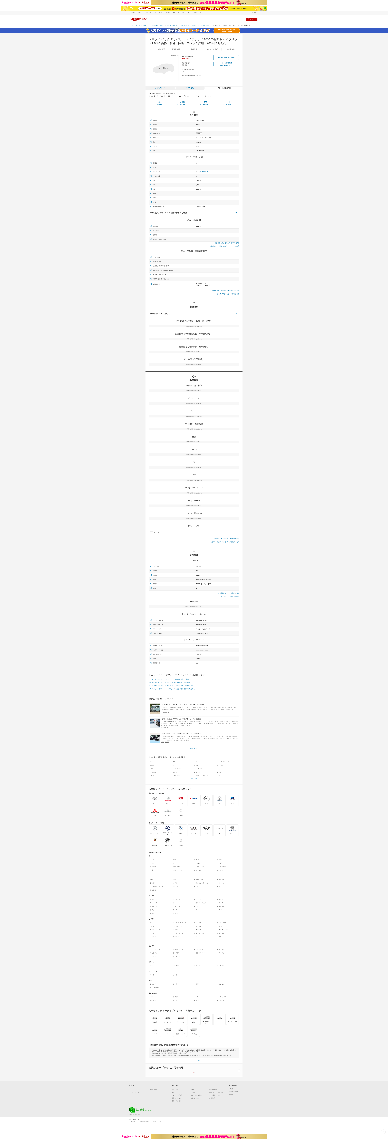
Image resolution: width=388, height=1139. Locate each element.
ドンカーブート (224, 997)
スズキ (221, 863)
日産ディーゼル (201, 866)
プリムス (221, 906)
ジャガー (198, 922)
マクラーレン (200, 933)
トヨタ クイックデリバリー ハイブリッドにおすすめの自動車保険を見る (172, 689)
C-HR (175, 765)
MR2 (220, 772)
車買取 (176, 49)
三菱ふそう (153, 870)
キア (197, 984)
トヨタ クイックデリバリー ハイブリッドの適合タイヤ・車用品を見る (171, 685)
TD (197, 997)
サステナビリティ (157, 1121)
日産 (174, 859)
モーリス (153, 937)
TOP (130, 1089)
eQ (197, 765)
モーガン (153, 933)
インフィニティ (178, 913)
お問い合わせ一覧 (145, 1121)
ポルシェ (221, 883)
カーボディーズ (224, 929)
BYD (151, 997)
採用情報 (231, 1094)
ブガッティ (222, 965)
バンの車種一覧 (204, 172)
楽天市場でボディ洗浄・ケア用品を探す (226, 538)
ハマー (152, 913)
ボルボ (175, 975)
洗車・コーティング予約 (216, 1092)
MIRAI (175, 772)
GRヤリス (199, 769)
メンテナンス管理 (177, 1095)
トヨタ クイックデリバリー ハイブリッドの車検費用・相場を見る (170, 682)
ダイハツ (153, 866)
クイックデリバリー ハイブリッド (189, 25)
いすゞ (175, 863)
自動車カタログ (195, 1098)
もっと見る (193, 748)
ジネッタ (176, 929)
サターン (198, 899)
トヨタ (152, 859)
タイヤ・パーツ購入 (196, 1095)
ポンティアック (201, 903)
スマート (221, 879)
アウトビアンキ (178, 949)
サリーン (198, 906)
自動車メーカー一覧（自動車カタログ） (154, 25)
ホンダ (198, 859)
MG (197, 937)
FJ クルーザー (223, 765)
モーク (152, 940)
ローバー (221, 926)
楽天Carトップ (136, 25)
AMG (151, 879)
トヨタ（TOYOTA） (172, 25)
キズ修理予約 (194, 1092)
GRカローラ (177, 769)
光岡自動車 (176, 866)
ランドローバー (178, 926)
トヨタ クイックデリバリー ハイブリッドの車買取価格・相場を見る (170, 679)
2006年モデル (205, 25)
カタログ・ (157, 49)
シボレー (221, 899)
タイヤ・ (212, 49)
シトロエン (153, 965)
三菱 (220, 859)
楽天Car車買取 (213, 1089)
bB (174, 761)
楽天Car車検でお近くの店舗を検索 (228, 294)
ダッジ (198, 910)
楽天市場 (254, 13)
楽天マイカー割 (176, 1101)
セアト (175, 1000)
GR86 (152, 769)
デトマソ (221, 953)
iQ (219, 769)
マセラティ (153, 953)
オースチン (222, 933)
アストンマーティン (179, 922)
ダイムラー (222, 922)
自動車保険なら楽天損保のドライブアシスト (225, 291)
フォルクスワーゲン (202, 883)
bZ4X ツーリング (224, 761)
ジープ (175, 910)
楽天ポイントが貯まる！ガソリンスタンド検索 (224, 246)
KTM (197, 1000)
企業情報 (231, 1089)
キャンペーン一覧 (134, 1092)
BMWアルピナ (200, 879)
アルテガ (153, 890)
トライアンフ (177, 937)
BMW (174, 879)
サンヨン (221, 984)
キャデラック (154, 899)
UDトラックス (177, 870)
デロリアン (176, 906)
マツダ (152, 863)
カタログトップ (160, 88)
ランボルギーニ (201, 953)
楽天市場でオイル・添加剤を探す (228, 593)
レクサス (198, 870)
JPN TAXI (153, 772)
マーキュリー (223, 903)
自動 (231, 49)
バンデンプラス (178, 933)
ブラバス (198, 886)
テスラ (152, 910)
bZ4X (197, 761)
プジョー (176, 965)
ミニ (220, 886)
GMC (220, 910)
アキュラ (221, 870)
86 (151, 761)
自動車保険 (212, 1098)
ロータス (198, 926)
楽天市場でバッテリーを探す (230, 596)
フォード (176, 903)
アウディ (153, 883)
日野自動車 (222, 866)
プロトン (176, 997)
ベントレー (153, 926)
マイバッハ (176, 886)
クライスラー (177, 899)
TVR (151, 922)
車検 (194, 49)
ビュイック (153, 903)
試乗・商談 (175, 1089)
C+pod (152, 765)
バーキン (153, 1000)
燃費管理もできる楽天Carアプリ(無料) (227, 243)
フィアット (199, 949)
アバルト (153, 956)
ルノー (198, 965)
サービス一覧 (133, 1121)
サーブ (152, 975)
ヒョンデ (153, 984)
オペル (175, 883)
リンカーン (153, 906)
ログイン (253, 19)
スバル (198, 863)
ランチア (176, 953)
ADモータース (154, 987)
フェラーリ (222, 949)
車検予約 (174, 1092)
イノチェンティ (178, 956)
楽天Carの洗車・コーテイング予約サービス (225, 542)
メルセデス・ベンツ (156, 886)
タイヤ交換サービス (214, 1095)
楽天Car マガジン (177, 1098)
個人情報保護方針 (233, 1092)
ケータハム (199, 929)
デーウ (175, 984)
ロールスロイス (155, 929)
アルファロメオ (155, 949)
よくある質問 (153, 1089)
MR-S (197, 772)
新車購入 (193, 1089)
